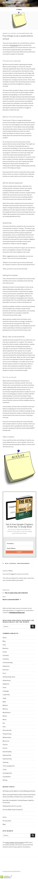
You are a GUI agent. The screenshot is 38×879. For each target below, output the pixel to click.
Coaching (6, 655)
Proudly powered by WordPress (11, 871)
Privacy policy (7, 821)
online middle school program (14, 842)
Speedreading (7, 751)
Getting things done (9, 677)
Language (6, 691)
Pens (4, 727)
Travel (5, 769)
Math (4, 702)
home (4, 687)
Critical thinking (8, 662)
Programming (7, 734)
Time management (23, 563)
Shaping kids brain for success (12, 806)
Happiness (6, 684)
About (5, 637)
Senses (5, 748)
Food (4, 673)
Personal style (7, 730)
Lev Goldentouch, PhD (25, 33)
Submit (19, 552)
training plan (14, 45)
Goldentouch (7, 680)
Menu (20, 9)
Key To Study (12, 2)
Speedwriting (7, 755)
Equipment (6, 666)
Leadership (6, 694)
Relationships (7, 737)
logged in (13, 574)
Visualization (7, 776)
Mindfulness (7, 712)
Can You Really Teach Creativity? (13, 809)
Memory (5, 709)
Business (5, 648)
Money (5, 716)
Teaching (12, 563)
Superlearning (7, 759)
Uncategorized (7, 773)
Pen (4, 723)
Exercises (6, 670)
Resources (6, 741)
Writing (5, 780)
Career (5, 652)
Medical (5, 705)
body (4, 645)
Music (4, 719)
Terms (5, 817)
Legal (4, 698)
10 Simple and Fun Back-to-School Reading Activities (19, 791)
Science (5, 744)
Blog (7, 563)
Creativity (6, 659)
